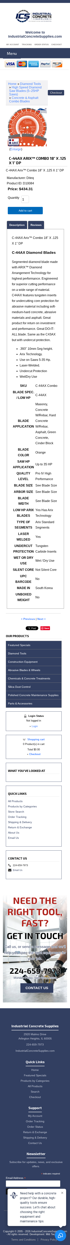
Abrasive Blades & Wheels (24, 670)
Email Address (16, 1178)
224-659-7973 (35, 970)
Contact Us (36, 988)
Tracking (27, 45)
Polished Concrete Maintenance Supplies (33, 695)
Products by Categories (22, 806)
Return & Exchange (20, 827)
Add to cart (25, 210)
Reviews (36, 224)
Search (35, 1091)
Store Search (16, 811)
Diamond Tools (30, 84)
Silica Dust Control (19, 686)
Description (17, 224)
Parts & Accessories (20, 703)
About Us (13, 832)
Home (12, 84)
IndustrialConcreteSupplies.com (35, 1050)
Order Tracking (17, 816)
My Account (12, 45)
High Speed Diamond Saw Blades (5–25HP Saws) (25, 91)
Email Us (13, 837)
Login (35, 726)
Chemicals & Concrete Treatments (29, 678)
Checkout (56, 45)
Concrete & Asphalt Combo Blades (23, 99)
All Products (15, 801)
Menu (12, 53)
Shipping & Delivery (20, 822)
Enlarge (15, 149)
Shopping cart (36, 739)
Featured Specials (19, 645)
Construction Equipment (23, 661)
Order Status (41, 45)
